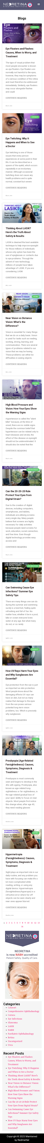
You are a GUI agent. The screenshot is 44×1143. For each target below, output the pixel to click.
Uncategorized (15, 1041)
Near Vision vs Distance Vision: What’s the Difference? (19, 322)
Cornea (11, 1015)
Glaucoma (13, 1022)
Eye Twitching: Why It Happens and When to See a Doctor (20, 142)
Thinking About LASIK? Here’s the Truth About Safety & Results (18, 232)
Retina (11, 1037)
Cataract (12, 1007)
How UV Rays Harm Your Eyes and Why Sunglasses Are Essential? (22, 674)
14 (22, 926)
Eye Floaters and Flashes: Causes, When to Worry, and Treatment (21, 52)
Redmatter (23, 1140)
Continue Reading (16, 98)
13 (39, 923)
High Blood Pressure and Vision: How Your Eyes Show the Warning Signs (21, 408)
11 (32, 923)
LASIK (11, 1026)
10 (28, 923)
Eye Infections (15, 1019)
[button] (39, 4)
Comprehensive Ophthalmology (23, 1011)
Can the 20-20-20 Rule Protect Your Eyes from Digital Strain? (19, 495)
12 (35, 923)
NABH (11, 1030)
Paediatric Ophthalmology (21, 1034)
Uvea (10, 1045)
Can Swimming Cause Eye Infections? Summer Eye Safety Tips (20, 591)
